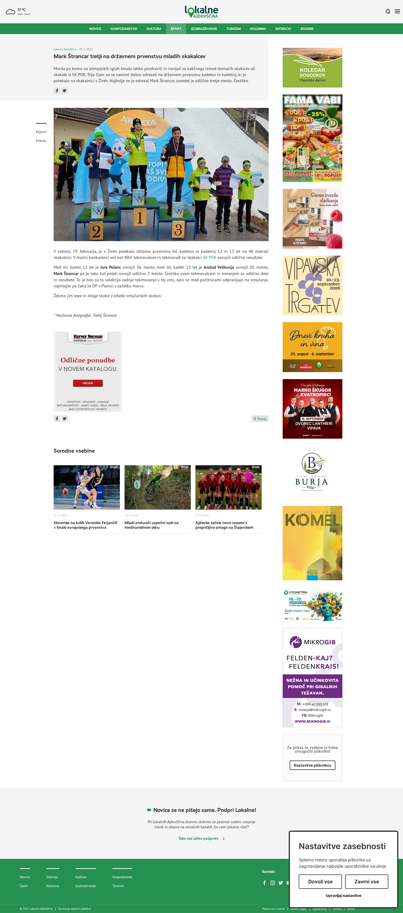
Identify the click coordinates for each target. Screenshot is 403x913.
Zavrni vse (366, 882)
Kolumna (258, 29)
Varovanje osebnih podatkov (74, 908)
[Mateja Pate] (312, 681)
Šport (176, 29)
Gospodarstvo (124, 29)
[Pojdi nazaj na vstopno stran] (201, 12)
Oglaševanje (319, 908)
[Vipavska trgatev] (312, 289)
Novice (95, 29)
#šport (41, 132)
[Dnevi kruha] (312, 350)
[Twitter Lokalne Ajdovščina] (281, 882)
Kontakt (268, 871)
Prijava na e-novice (273, 908)
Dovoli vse (320, 882)
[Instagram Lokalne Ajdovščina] (273, 882)
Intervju (283, 29)
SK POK (209, 257)
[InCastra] (312, 607)
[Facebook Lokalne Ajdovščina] (265, 882)
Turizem (233, 29)
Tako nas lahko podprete (198, 838)
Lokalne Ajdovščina (65, 49)
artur (351, 908)
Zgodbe (307, 29)
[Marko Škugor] (312, 412)
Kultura (154, 29)
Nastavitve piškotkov (312, 765)
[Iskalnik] (386, 11)
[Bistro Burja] (312, 476)
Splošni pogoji (298, 908)
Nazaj (261, 418)
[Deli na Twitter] (64, 90)
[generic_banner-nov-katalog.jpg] (88, 373)
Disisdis (337, 908)
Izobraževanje (204, 29)
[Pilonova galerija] (312, 546)
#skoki (41, 140)
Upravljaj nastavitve (343, 895)
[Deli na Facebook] (57, 90)
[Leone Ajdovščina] (312, 222)
